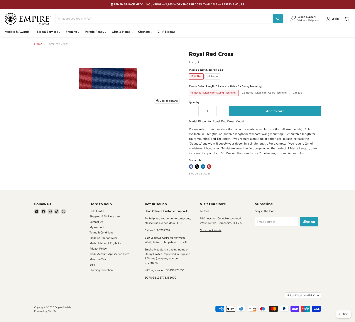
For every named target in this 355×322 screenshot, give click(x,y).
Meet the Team (98, 259)
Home (38, 44)
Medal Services (48, 32)
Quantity (194, 102)
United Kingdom (301, 295)
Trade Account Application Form (109, 254)
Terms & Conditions (101, 232)
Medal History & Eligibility (105, 243)
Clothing (144, 32)
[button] (333, 19)
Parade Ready (95, 32)
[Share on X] (197, 166)
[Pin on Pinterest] (209, 166)
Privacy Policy (98, 248)
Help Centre (96, 211)
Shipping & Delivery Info (104, 216)
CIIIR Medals (166, 32)
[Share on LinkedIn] (203, 166)
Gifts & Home (121, 32)
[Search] (278, 18)
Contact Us (96, 222)
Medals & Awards (17, 32)
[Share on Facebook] (191, 166)
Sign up (309, 221)
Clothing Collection (101, 270)
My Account (96, 227)
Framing (72, 32)
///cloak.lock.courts (211, 230)
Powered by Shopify (45, 311)
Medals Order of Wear (103, 238)
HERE (179, 223)
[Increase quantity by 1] (221, 111)
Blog (92, 265)
